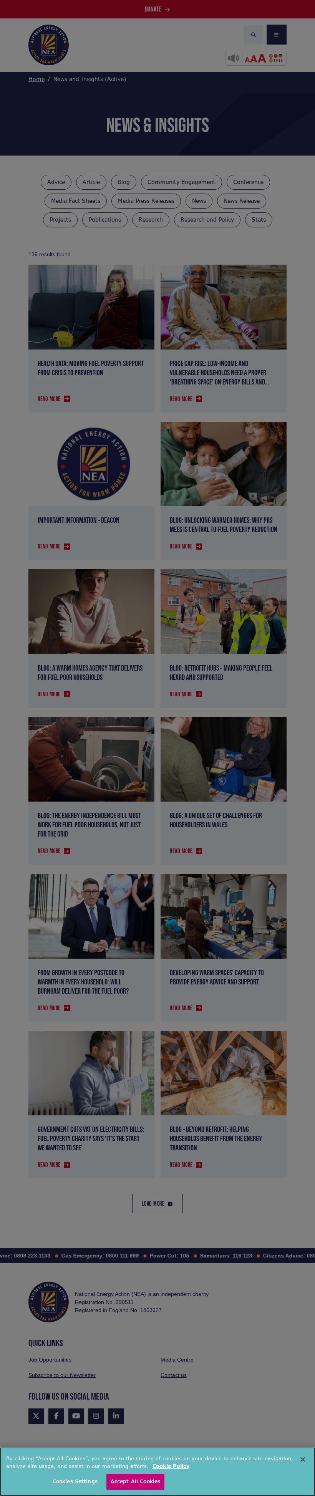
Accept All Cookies (135, 1481)
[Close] (302, 1459)
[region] (157, 1471)
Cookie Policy (171, 1466)
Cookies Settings (75, 1481)
